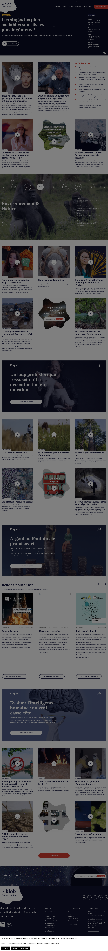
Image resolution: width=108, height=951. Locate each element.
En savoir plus (25, 948)
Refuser (14, 948)
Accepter (5, 948)
